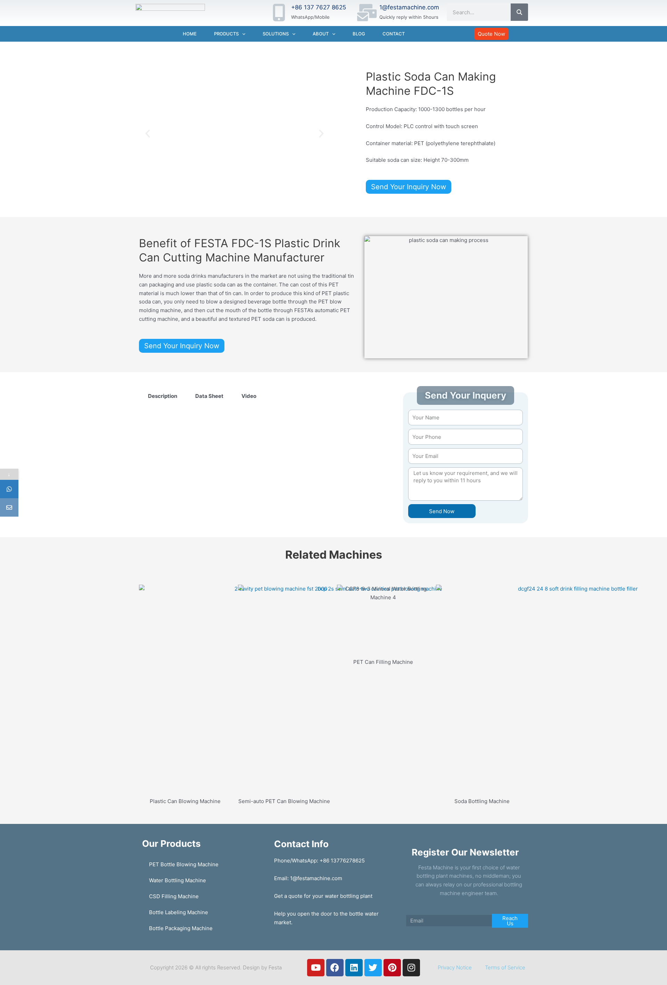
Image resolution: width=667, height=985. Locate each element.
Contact (393, 33)
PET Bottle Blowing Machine (184, 864)
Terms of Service (505, 967)
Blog (359, 33)
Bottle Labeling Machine (178, 912)
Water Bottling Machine (177, 880)
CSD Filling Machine (174, 896)
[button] (147, 133)
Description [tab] (162, 396)
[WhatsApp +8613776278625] (9, 489)
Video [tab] (248, 396)
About (321, 33)
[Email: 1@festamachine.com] (9, 507)
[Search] (519, 12)
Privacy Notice (455, 967)
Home (190, 33)
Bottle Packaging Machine (181, 928)
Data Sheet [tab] (209, 396)
